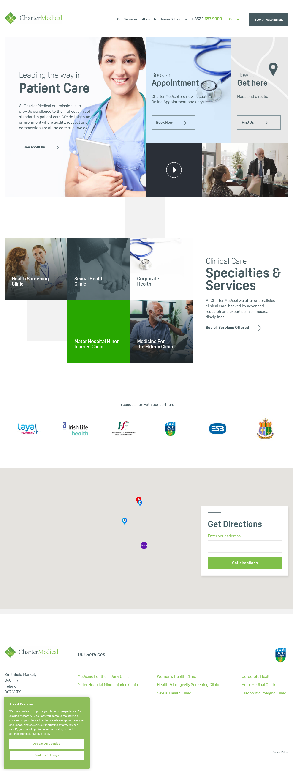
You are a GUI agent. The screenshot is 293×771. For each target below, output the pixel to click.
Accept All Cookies (46, 743)
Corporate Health (257, 677)
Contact (235, 19)
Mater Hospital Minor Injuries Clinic (108, 685)
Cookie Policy (41, 734)
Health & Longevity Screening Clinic (188, 685)
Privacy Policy (280, 752)
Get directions (245, 563)
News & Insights (174, 19)
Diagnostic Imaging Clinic (264, 694)
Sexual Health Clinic (174, 694)
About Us (149, 19)
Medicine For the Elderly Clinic (104, 677)
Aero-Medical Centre (259, 685)
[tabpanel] (75, 117)
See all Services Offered (227, 328)
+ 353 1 (206, 19)
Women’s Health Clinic (176, 677)
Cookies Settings (47, 755)
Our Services (127, 19)
